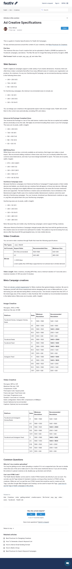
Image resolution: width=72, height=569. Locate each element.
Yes (31, 514)
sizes (5, 500)
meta (17, 497)
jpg (56, 497)
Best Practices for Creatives (58, 44)
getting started (25, 497)
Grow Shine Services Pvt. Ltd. (32, 564)
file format (46, 497)
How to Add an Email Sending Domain (18, 545)
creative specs (36, 497)
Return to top (8, 528)
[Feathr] (10, 3)
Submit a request (47, 3)
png (52, 497)
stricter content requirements (19, 287)
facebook (12, 500)
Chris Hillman (13, 28)
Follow (64, 28)
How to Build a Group (13, 548)
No (41, 514)
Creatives (17, 10)
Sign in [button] (57, 3)
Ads (10, 10)
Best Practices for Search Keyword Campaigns (21, 551)
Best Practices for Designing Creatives (18, 538)
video (60, 497)
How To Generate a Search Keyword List (19, 541)
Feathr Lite (19, 500)
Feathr (5, 10)
